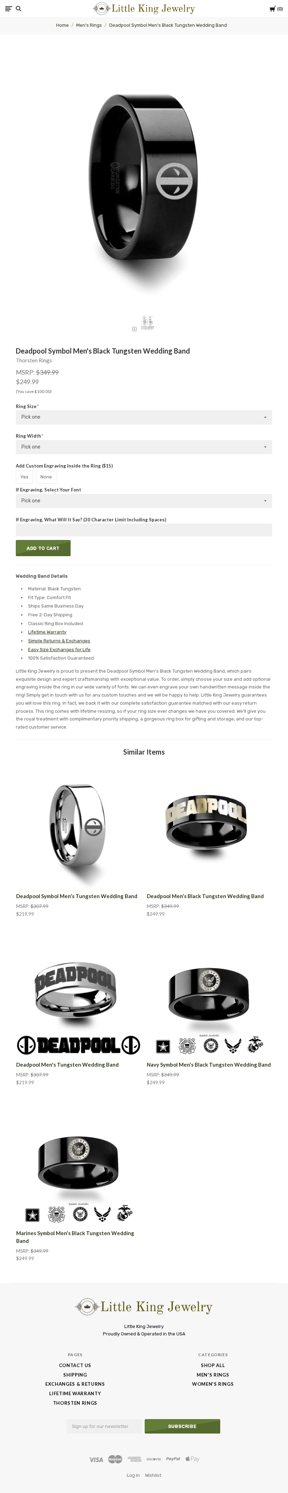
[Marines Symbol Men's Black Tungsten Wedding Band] (78, 1162)
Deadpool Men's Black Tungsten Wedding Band (205, 896)
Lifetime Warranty (47, 632)
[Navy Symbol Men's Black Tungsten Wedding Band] (209, 994)
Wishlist (153, 1475)
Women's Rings (213, 1384)
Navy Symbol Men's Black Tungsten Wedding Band (209, 1064)
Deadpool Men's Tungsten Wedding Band (67, 1064)
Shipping (75, 1375)
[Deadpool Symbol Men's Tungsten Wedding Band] (78, 826)
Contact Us (75, 1365)
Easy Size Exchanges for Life (59, 649)
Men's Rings (89, 25)
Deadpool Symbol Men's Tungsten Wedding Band (76, 896)
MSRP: (26, 372)
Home (62, 25)
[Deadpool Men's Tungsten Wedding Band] (78, 994)
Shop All (213, 1365)
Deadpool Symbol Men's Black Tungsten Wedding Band (168, 25)
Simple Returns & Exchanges (59, 640)
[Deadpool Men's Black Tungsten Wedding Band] (209, 826)
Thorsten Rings (34, 360)
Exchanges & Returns (75, 1384)
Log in (133, 1475)
